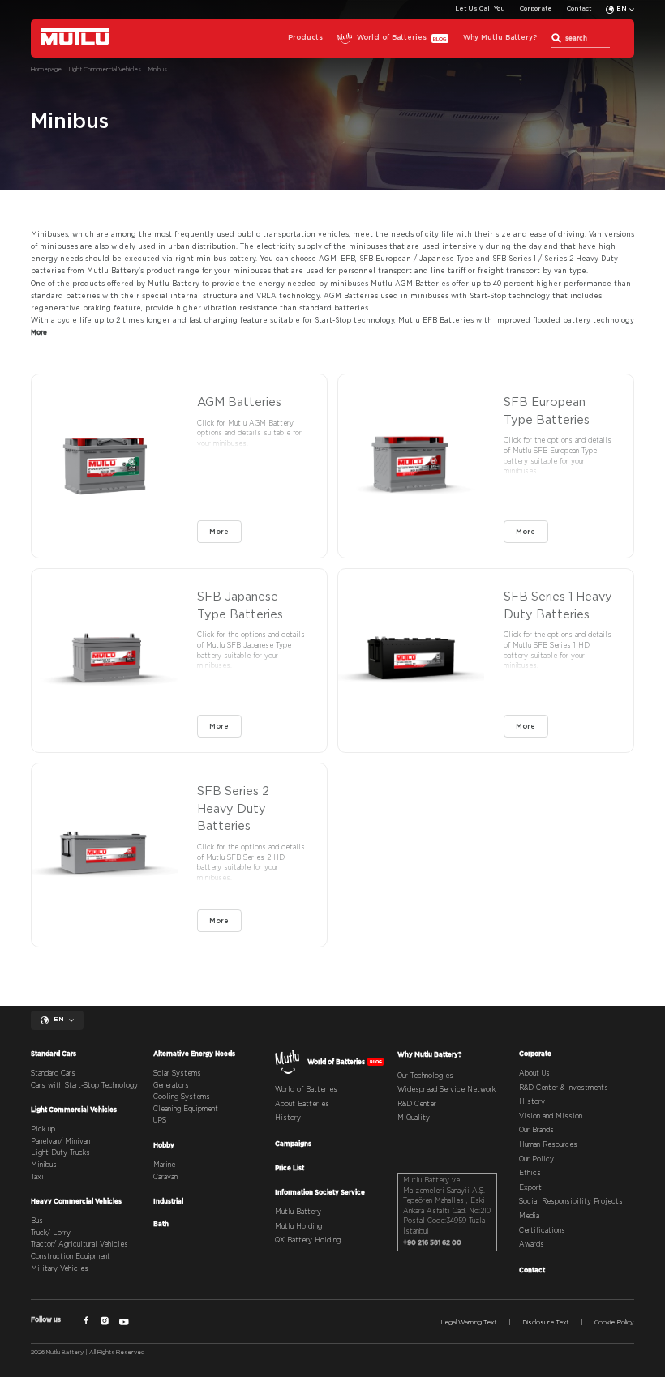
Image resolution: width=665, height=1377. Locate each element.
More (219, 532)
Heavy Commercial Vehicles (76, 1201)
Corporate (536, 9)
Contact (579, 9)
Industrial (168, 1201)
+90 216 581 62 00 (432, 1242)
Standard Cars (53, 1054)
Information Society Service (320, 1192)
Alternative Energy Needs (194, 1054)
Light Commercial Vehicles (74, 1109)
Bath (161, 1224)
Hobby (163, 1145)
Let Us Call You (480, 9)
